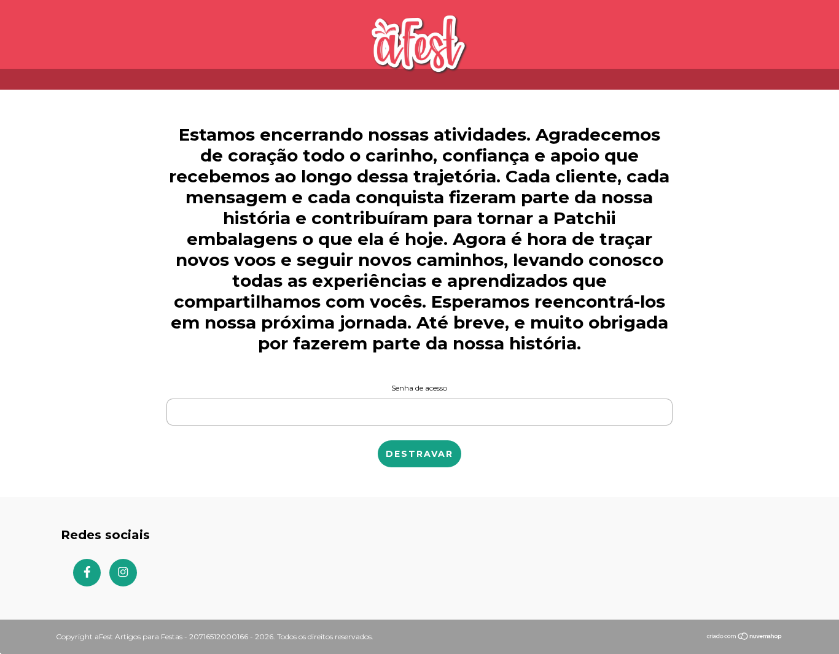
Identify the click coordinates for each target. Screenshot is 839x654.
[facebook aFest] (87, 572)
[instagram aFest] (123, 572)
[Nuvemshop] (744, 637)
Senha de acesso (419, 387)
